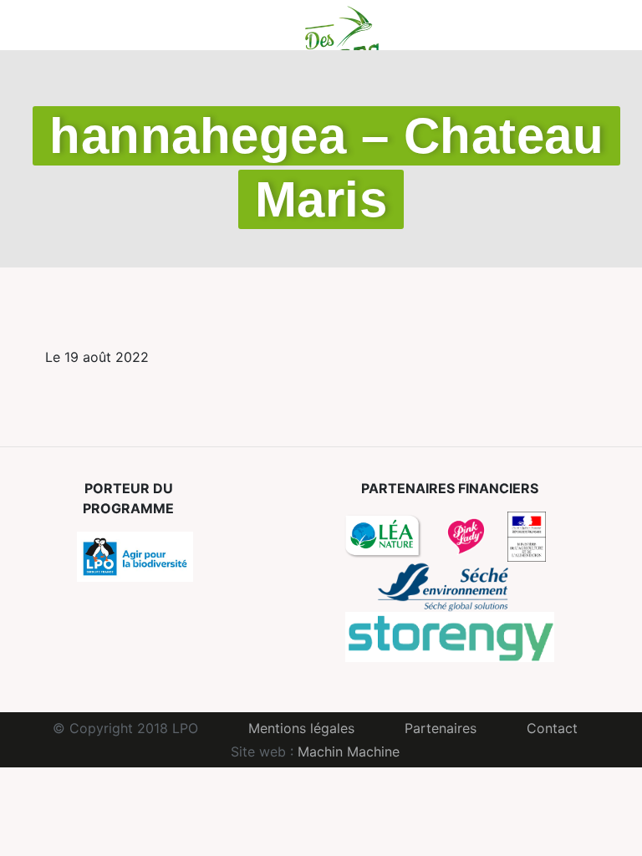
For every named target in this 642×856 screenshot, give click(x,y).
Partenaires (440, 728)
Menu (43, 25)
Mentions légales (301, 728)
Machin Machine (349, 751)
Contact (552, 728)
